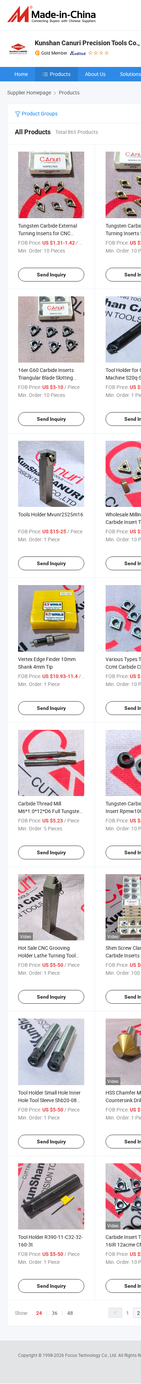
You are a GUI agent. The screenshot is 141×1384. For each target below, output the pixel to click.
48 (70, 1312)
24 (39, 1313)
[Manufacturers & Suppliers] (52, 14)
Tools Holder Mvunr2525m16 (50, 514)
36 (54, 1312)
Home (21, 74)
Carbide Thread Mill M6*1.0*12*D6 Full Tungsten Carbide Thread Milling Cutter (50, 811)
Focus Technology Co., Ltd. (91, 1355)
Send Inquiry (51, 275)
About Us (95, 74)
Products (60, 74)
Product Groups (39, 113)
